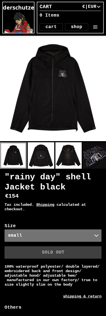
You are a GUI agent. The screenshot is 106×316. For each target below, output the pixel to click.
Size (10, 226)
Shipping (45, 204)
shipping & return (82, 296)
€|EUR (89, 6)
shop (76, 27)
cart (51, 27)
